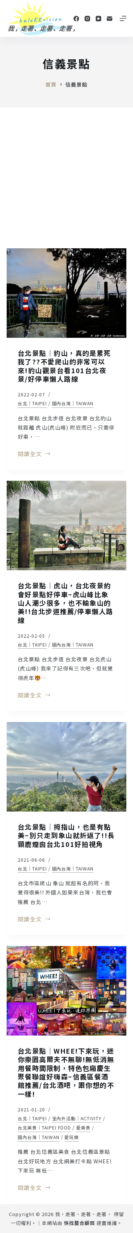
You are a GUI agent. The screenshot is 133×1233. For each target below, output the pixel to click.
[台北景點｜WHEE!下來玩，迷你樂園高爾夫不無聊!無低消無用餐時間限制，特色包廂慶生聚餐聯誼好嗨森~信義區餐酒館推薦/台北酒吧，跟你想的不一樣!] (66, 991)
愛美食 (83, 1127)
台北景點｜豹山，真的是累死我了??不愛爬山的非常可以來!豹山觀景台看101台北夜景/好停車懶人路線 (64, 365)
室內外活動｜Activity (77, 1118)
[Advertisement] (66, 177)
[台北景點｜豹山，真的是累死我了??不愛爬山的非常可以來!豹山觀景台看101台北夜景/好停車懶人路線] (66, 293)
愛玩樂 (71, 1137)
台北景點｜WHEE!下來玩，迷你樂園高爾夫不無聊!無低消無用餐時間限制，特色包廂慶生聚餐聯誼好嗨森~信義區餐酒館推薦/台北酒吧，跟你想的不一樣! (66, 1072)
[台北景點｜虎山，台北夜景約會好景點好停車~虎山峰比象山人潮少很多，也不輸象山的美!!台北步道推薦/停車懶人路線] (66, 525)
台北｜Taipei (32, 403)
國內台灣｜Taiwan (73, 403)
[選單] (123, 18)
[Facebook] (76, 18)
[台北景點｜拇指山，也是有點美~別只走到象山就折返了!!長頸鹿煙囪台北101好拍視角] (66, 767)
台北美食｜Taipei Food (44, 1127)
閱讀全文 (30, 454)
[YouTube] (98, 18)
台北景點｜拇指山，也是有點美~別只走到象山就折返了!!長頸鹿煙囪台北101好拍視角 (66, 835)
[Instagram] (87, 18)
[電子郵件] (109, 18)
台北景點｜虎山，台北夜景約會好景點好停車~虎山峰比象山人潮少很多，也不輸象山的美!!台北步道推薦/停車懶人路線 (65, 603)
